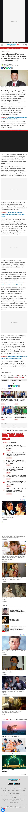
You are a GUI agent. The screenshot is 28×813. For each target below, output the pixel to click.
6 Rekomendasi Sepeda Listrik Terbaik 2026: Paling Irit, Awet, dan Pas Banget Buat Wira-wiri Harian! (16, 490)
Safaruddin (4, 433)
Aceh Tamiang (5, 380)
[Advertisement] (14, 21)
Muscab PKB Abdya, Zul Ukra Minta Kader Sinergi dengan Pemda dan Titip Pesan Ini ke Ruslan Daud (20, 417)
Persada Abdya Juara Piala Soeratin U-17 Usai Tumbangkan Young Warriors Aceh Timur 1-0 (16, 483)
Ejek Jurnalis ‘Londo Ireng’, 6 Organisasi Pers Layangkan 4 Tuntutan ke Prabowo (16, 447)
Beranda (2, 51)
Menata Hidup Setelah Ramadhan (10, 736)
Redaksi (5, 64)
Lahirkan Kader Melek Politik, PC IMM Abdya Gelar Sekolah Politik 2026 (7, 401)
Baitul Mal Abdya (5, 438)
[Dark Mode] (23, 45)
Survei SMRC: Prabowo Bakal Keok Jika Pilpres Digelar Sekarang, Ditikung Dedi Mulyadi (16, 462)
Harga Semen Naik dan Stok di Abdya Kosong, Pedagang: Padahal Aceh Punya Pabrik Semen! (15, 469)
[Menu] (2, 45)
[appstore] (10, 784)
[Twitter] (4, 68)
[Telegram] (9, 68)
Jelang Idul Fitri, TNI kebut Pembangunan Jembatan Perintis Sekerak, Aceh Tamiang (12, 214)
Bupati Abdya (11, 433)
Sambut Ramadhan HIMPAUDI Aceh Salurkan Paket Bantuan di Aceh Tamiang (14, 283)
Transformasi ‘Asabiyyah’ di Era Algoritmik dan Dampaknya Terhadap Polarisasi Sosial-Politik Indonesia (17, 629)
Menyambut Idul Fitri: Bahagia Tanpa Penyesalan (11, 770)
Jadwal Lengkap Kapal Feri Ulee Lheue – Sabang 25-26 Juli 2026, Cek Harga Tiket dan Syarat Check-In (16, 454)
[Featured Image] (14, 78)
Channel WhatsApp (19, 377)
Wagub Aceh (5, 436)
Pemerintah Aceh (19, 436)
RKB (20, 380)
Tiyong (24, 380)
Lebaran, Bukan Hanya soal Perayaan (11, 753)
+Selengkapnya (23, 496)
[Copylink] (12, 68)
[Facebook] (2, 68)
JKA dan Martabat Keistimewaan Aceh (14, 620)
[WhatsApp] (7, 68)
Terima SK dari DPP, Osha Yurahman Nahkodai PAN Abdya (6, 416)
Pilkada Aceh (14, 380)
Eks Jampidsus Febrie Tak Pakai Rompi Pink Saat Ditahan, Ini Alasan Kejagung (16, 476)
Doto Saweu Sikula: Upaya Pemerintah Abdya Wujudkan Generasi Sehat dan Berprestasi (17, 612)
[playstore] (17, 784)
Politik (7, 51)
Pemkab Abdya (19, 433)
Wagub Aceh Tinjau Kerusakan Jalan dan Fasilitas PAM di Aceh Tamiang (14, 118)
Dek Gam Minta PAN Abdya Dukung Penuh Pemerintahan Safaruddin (19, 401)
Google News (21, 375)
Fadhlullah (12, 436)
